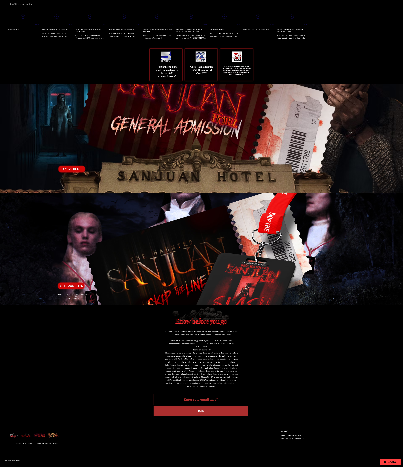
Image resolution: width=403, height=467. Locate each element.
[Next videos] (312, 16)
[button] (20, 4)
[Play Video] (23, 17)
